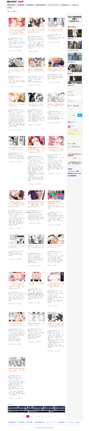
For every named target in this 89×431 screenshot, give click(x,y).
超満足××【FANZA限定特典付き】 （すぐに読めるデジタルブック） (36, 70)
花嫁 (16, 223)
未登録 (52, 411)
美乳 (11, 125)
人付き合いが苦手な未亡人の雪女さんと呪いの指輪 (56, 298)
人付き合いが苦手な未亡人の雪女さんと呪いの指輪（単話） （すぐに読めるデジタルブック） (56, 285)
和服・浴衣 (18, 219)
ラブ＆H (38, 42)
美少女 (20, 47)
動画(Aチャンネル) (47, 409)
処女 (19, 45)
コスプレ (50, 114)
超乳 (14, 340)
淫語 (40, 118)
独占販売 (33, 46)
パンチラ (30, 161)
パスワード (70, 101)
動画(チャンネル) (59, 409)
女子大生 (10, 47)
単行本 (29, 45)
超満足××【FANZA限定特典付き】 (35, 81)
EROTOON (51, 292)
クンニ (15, 39)
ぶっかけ (20, 116)
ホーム (10, 11)
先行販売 (38, 44)
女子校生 (37, 45)
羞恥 (17, 125)
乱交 (9, 120)
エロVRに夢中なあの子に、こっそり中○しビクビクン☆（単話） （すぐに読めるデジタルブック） (56, 149)
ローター (40, 115)
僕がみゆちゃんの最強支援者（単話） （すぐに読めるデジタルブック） (56, 105)
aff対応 (11, 39)
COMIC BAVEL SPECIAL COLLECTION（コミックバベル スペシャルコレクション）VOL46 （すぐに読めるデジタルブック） (56, 205)
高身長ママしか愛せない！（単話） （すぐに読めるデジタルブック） (36, 247)
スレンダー (57, 115)
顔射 (30, 47)
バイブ (41, 113)
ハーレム (20, 39)
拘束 (62, 220)
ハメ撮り (20, 331)
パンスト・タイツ (31, 213)
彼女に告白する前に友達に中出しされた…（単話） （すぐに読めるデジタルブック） (17, 370)
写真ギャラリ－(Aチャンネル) (15, 409)
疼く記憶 (10, 255)
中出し (15, 45)
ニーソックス (11, 79)
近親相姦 (58, 168)
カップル (22, 111)
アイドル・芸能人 (56, 112)
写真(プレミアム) (60, 406)
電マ (62, 168)
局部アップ (35, 170)
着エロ (49, 119)
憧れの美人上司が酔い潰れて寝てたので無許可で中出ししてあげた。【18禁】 (36, 218)
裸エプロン (20, 223)
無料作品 (59, 300)
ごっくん (35, 41)
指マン (10, 123)
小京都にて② (71, 85)
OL (13, 213)
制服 (42, 44)
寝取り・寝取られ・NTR (37, 169)
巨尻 (29, 46)
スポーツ (42, 159)
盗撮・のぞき (56, 167)
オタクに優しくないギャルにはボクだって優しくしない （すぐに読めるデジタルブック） (36, 30)
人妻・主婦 (22, 218)
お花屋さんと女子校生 (57, 76)
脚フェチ (30, 179)
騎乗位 (15, 126)
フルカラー (14, 40)
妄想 (37, 167)
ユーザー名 (70, 95)
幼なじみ (16, 122)
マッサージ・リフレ (13, 217)
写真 (30, 406)
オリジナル (16, 77)
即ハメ (33, 45)
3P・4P (31, 77)
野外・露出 (11, 126)
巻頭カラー (11, 122)
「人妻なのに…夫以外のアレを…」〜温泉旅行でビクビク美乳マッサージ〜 (25, 212)
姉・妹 (15, 121)
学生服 (49, 78)
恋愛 (34, 171)
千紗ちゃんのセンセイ (32, 117)
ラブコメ (11, 45)
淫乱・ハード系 (35, 118)
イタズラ (35, 157)
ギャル (10, 112)
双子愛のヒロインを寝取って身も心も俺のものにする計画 (56, 340)
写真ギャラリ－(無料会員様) (33, 409)
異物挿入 (50, 167)
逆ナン (57, 38)
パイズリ (22, 115)
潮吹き (17, 123)
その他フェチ (17, 214)
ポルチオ (35, 162)
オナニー (31, 79)
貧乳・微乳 (35, 121)
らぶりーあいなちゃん (52, 37)
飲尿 (63, 346)
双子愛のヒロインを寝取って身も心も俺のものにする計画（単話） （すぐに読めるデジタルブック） (56, 325)
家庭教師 (43, 117)
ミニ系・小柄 (11, 117)
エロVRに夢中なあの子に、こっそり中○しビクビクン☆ (56, 158)
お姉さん (16, 154)
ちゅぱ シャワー (12, 113)
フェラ (10, 40)
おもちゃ (30, 112)
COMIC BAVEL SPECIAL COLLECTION (55, 215)
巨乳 (14, 47)
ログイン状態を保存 (74, 105)
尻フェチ (30, 170)
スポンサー (21, 38)
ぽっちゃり (30, 162)
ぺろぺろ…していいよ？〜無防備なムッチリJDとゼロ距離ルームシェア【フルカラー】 (17, 43)
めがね (54, 256)
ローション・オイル (32, 165)
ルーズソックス (13, 118)
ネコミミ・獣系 (51, 217)
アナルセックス (33, 37)
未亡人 (54, 300)
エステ (29, 159)
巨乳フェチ (23, 157)
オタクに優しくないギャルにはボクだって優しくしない (36, 40)
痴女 (37, 46)
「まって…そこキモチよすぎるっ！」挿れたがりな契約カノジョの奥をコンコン (26, 293)
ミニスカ (56, 294)
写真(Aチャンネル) (38, 406)
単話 (22, 45)
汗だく (13, 123)
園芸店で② (70, 73)
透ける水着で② (71, 62)
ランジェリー (22, 117)
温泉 (20, 222)
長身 (34, 261)
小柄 (52, 78)
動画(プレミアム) (12, 411)
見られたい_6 (71, 133)
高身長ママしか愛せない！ (33, 262)
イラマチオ (39, 37)
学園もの (41, 167)
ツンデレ (18, 113)
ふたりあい (62, 255)
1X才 (30, 290)
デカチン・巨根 (41, 41)
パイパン (11, 116)
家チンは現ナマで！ (13, 157)
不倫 (18, 118)
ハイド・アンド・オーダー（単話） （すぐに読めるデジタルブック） (16, 70)
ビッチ (30, 42)
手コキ (20, 122)
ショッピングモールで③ (73, 50)
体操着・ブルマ (31, 166)
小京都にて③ (71, 38)
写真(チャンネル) (48, 406)
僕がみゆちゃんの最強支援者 (53, 117)
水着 (40, 335)
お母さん (39, 254)
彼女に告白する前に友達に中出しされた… (16, 389)
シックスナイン (19, 112)
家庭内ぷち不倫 (31, 335)
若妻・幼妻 (21, 125)
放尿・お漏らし (51, 344)
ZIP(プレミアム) (13, 406)
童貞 (17, 47)
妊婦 (14, 384)
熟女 (36, 259)
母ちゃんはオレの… (13, 338)
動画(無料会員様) (33, 411)
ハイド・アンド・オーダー (14, 80)
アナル (35, 111)
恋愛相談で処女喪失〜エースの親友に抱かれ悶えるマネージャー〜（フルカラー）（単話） (36, 174)
